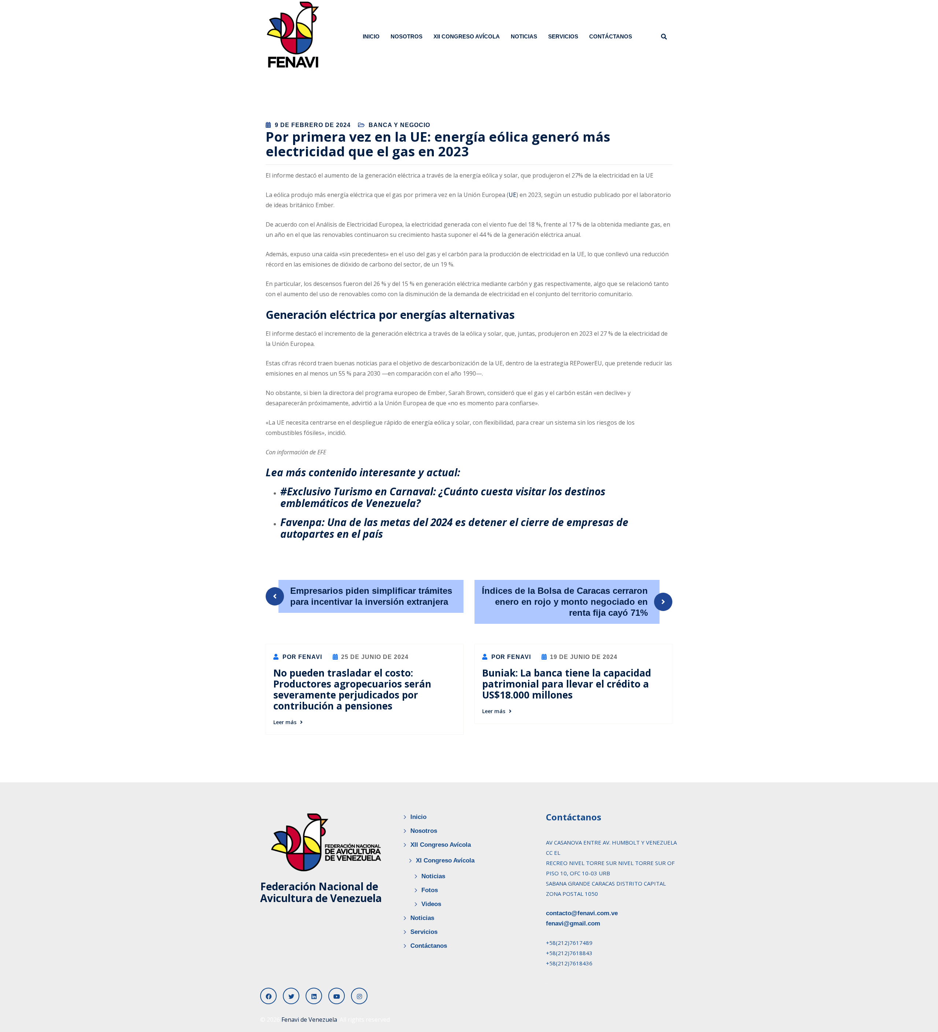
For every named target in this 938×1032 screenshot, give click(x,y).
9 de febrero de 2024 (313, 125)
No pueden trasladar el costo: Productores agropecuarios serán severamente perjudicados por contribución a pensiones (352, 689)
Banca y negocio (399, 125)
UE (512, 195)
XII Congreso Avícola (466, 36)
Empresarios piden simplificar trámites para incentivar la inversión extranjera (371, 596)
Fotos (429, 890)
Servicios (563, 36)
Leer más (284, 722)
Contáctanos (610, 36)
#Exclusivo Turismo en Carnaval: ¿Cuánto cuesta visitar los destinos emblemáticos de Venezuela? (442, 497)
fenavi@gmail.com (573, 923)
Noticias (524, 36)
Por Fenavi (301, 657)
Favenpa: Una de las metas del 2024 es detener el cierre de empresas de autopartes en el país (454, 528)
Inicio (371, 36)
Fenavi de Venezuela (309, 1020)
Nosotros (406, 36)
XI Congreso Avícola (445, 860)
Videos (431, 904)
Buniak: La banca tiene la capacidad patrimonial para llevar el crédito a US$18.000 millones (566, 683)
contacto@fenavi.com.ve (582, 913)
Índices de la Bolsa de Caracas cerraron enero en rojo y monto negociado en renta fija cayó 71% (565, 602)
